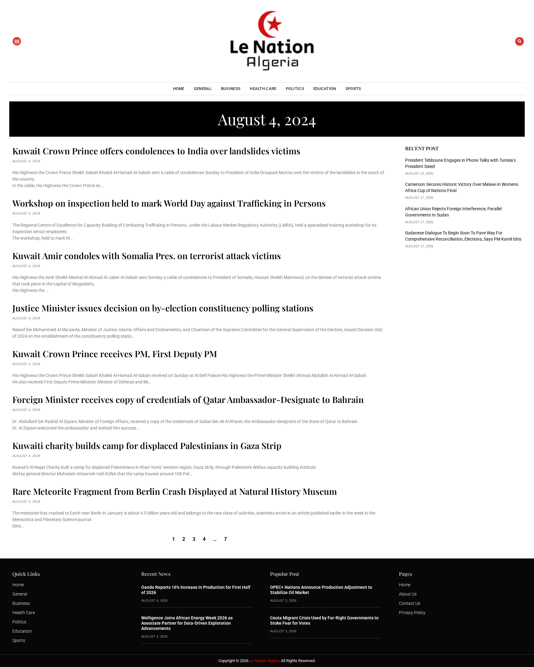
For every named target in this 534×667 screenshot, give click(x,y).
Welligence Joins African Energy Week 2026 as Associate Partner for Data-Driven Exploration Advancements (187, 623)
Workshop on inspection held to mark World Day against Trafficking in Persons (169, 203)
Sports (353, 88)
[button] (16, 41)
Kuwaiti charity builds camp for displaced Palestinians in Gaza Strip (147, 445)
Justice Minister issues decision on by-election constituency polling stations (162, 308)
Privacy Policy (412, 612)
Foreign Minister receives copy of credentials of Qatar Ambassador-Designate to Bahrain (188, 399)
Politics (295, 88)
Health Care (263, 88)
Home (178, 88)
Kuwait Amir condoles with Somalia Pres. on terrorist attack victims (146, 255)
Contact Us (409, 603)
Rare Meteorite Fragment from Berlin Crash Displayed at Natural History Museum (174, 491)
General (203, 88)
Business (230, 88)
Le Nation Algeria (264, 660)
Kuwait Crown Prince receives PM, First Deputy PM (114, 353)
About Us (408, 594)
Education (324, 88)
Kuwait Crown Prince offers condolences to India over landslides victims (156, 150)
